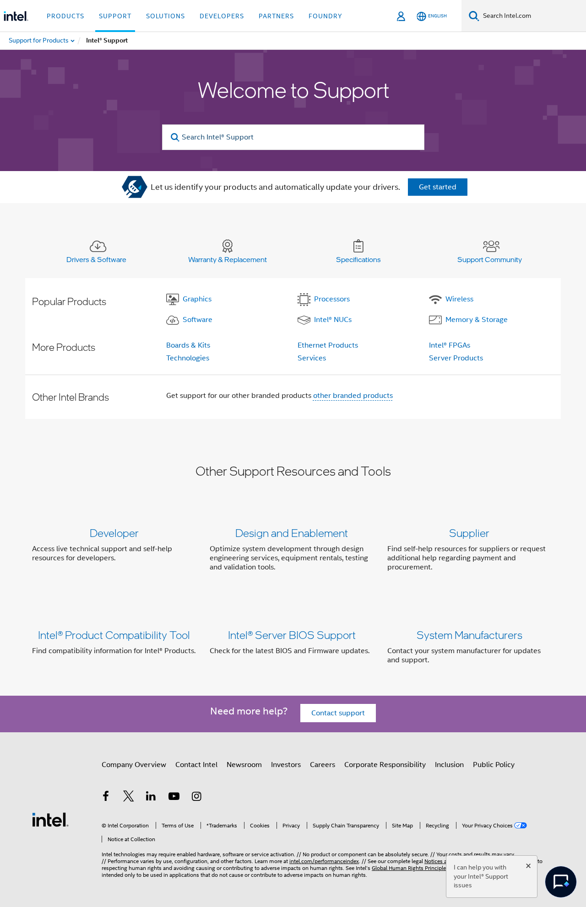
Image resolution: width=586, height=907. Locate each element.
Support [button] (115, 16)
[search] (175, 137)
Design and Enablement (291, 533)
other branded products (353, 395)
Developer (114, 533)
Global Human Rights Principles (410, 867)
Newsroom (244, 764)
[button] (293, 552)
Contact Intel (196, 764)
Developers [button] (222, 16)
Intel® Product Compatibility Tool (114, 635)
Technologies (187, 358)
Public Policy (494, 764)
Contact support (338, 713)
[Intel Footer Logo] (50, 819)
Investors (286, 764)
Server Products (456, 358)
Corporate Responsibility (385, 764)
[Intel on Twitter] (128, 797)
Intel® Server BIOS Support (292, 635)
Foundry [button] (325, 16)
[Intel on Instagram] (196, 797)
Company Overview (134, 764)
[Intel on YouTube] (174, 797)
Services (312, 358)
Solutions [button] (165, 16)
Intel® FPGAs (449, 345)
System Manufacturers (469, 635)
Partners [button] (276, 16)
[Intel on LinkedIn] (151, 797)
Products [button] (65, 16)
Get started (437, 187)
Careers (322, 764)
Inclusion (449, 764)
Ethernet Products (328, 345)
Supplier (469, 533)
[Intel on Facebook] (106, 797)
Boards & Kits (188, 345)
